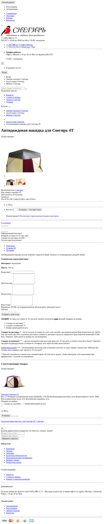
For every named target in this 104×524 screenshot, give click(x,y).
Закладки (10, 513)
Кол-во (9, 209)
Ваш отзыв (5, 305)
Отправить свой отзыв (10, 314)
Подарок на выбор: (9, 401)
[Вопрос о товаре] (2, 225)
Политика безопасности (16, 455)
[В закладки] (5, 225)
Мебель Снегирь (13, 115)
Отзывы (9, 102)
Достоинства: (7, 283)
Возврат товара (12, 460)
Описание (10, 246)
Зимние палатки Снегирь (17, 111)
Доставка (10, 16)
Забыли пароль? (13, 511)
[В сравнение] (7, 225)
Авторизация (12, 9)
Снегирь (40, 421)
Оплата (9, 18)
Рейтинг (4, 309)
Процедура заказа (13, 462)
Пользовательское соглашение (19, 458)
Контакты (10, 20)
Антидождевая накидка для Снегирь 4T (18, 421)
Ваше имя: (5, 272)
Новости (10, 95)
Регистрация (11, 7)
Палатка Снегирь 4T (10, 394)
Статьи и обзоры (13, 97)
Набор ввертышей (9, 348)
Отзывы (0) (11, 248)
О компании (11, 13)
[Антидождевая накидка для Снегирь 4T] (24, 176)
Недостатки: (6, 294)
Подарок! (10, 250)
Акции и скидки (13, 100)
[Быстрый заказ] (12, 416)
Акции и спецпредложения (18, 479)
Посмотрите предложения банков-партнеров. (39, 216)
